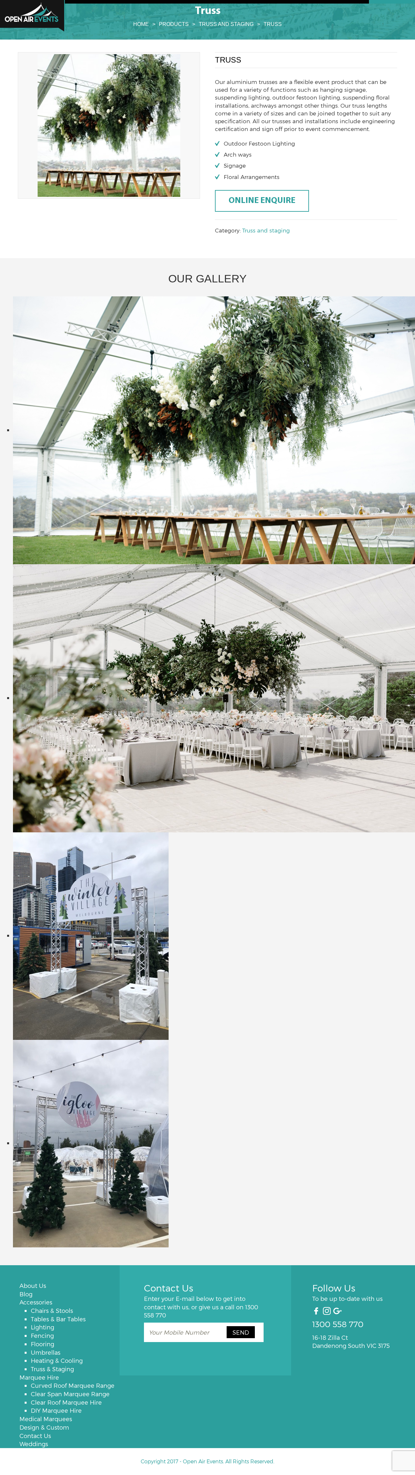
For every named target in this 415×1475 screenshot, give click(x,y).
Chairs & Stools (52, 1310)
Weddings (33, 1443)
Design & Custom (44, 1427)
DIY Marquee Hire (56, 1410)
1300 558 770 (337, 1324)
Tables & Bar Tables (58, 1318)
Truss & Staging (52, 1368)
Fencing (42, 1335)
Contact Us (35, 1435)
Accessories (35, 1302)
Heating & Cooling (57, 1360)
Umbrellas (45, 1352)
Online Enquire (262, 200)
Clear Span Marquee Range (70, 1393)
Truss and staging (266, 230)
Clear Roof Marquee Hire (66, 1402)
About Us (32, 1285)
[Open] (32, 15)
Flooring (42, 1343)
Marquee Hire (39, 1377)
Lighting (42, 1327)
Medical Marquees (45, 1418)
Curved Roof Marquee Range (72, 1385)
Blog (25, 1294)
